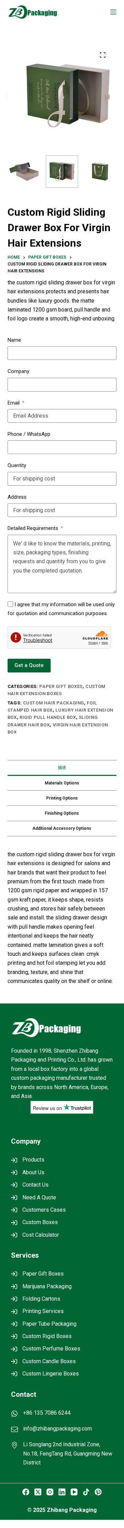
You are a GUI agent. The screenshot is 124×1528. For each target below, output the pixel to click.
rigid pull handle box (48, 717)
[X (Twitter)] (37, 1492)
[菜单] (113, 12)
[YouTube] (74, 1492)
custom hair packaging (53, 702)
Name (14, 340)
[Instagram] (49, 1492)
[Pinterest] (98, 1492)
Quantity (17, 465)
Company (18, 371)
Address (17, 497)
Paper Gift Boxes (60, 686)
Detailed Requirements (33, 528)
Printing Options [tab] (62, 798)
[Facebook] (25, 1492)
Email (14, 403)
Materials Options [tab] (62, 783)
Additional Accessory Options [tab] (61, 828)
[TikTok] (86, 1492)
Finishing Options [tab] (62, 813)
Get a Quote (29, 665)
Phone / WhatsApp (29, 434)
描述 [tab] (62, 767)
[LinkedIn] (62, 1492)
